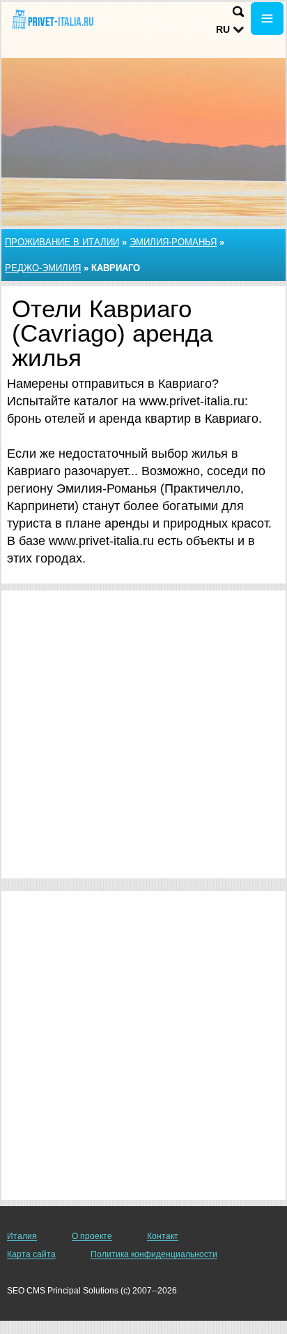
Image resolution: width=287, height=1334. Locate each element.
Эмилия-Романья (173, 242)
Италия (22, 1236)
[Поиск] (238, 11)
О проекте (92, 1236)
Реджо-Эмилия (43, 268)
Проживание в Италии (62, 242)
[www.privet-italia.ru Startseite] (52, 20)
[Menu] (267, 18)
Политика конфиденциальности (154, 1254)
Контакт (162, 1236)
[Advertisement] (143, 734)
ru (223, 29)
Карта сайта (31, 1254)
